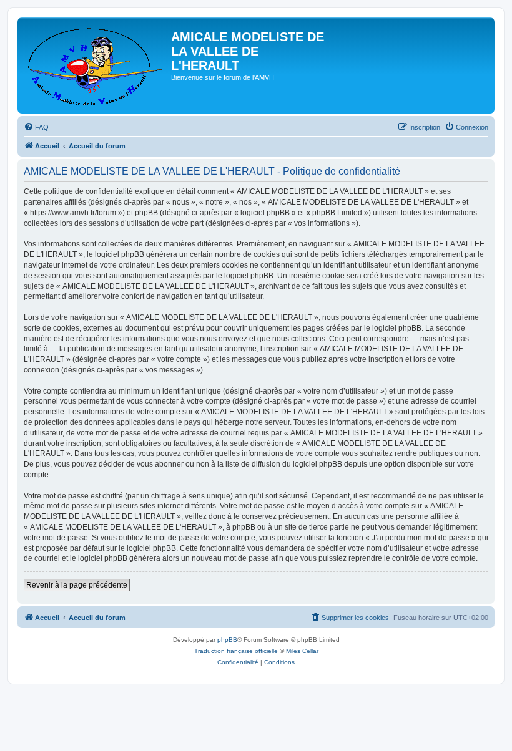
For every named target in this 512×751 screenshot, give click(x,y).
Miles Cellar (302, 650)
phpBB (227, 639)
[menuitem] (36, 127)
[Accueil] (96, 65)
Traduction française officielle (236, 650)
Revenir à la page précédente (76, 585)
